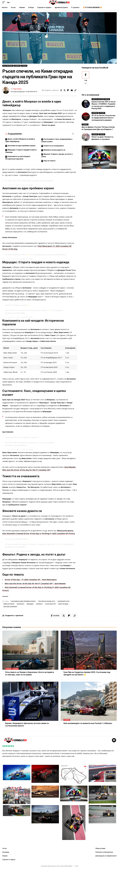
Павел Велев (17, 89)
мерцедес (30, 604)
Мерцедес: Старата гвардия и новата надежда (21, 151)
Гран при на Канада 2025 (46, 601)
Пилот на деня (63, 604)
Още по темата (49, 161)
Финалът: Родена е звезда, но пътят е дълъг (57, 155)
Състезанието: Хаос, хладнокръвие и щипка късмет (56, 140)
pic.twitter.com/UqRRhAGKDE (55, 255)
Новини (17, 65)
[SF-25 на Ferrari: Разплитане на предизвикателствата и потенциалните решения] (86, 117)
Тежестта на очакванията (54, 146)
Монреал (39, 604)
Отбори (24, 65)
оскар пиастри (50, 604)
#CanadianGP (26, 181)
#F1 (19, 181)
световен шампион (10, 606)
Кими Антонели (8, 604)
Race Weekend (8, 65)
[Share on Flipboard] (68, 90)
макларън (20, 604)
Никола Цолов (97, 99)
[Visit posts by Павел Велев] (5, 90)
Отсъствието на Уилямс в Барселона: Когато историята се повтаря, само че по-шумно (29, 673)
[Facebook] (85, 77)
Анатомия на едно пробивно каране (21, 146)
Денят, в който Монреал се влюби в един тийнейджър (20, 140)
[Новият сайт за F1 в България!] (59, 2)
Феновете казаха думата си (54, 150)
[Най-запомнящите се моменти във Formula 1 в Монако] (89, 701)
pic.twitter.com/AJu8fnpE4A (15, 547)
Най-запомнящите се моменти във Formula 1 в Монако (87, 723)
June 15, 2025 (27, 185)
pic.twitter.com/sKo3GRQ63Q (16, 445)
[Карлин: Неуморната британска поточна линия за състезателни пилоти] (30, 701)
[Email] (71, 90)
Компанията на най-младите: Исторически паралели (18, 157)
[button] (4, 2)
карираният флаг (64, 601)
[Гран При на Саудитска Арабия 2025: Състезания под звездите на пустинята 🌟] (89, 650)
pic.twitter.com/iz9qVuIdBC (15, 313)
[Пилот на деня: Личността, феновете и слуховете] (86, 137)
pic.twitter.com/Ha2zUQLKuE (42, 181)
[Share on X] (64, 90)
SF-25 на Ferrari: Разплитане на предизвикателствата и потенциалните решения (103, 117)
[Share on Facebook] (61, 90)
